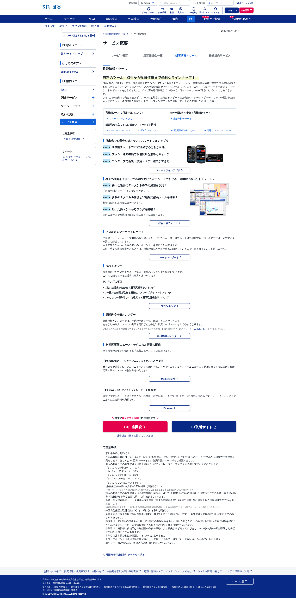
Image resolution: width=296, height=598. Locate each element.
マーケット (71, 19)
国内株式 (111, 19)
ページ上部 (238, 581)
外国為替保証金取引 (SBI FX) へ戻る (125, 554)
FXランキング (148, 130)
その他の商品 (239, 18)
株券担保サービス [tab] (220, 55)
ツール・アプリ (70, 106)
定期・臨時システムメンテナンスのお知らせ (168, 571)
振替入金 (112, 26)
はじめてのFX (69, 72)
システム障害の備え (208, 571)
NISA (92, 19)
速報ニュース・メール (219, 130)
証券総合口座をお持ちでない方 (133, 435)
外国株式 (133, 19)
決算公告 (96, 571)
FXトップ (50, 26)
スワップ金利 (79, 26)
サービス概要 (69, 122)
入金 (96, 26)
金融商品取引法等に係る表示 (122, 571)
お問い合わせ (51, 571)
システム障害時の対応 (237, 571)
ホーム (49, 19)
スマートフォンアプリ (121, 118)
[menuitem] (240, 3)
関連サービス (69, 97)
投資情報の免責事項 (75, 571)
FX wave (168, 408)
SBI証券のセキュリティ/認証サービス (77, 158)
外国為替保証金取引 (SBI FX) (116, 33)
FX (191, 19)
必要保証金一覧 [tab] (153, 55)
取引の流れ (68, 114)
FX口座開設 (133, 426)
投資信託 (155, 19)
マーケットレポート (119, 130)
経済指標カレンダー (185, 130)
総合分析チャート (182, 118)
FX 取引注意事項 (72, 138)
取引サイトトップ (72, 54)
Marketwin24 (200, 328)
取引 (61, 26)
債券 (175, 19)
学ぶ (63, 90)
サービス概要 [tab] (119, 55)
